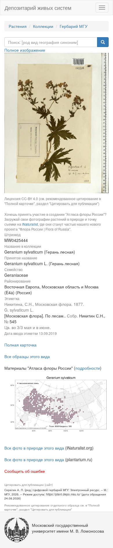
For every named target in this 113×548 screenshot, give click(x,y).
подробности (87, 368)
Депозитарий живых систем (38, 7)
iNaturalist (30, 224)
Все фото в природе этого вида (34, 448)
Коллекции (43, 26)
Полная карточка (20, 345)
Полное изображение (24, 50)
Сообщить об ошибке (24, 471)
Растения (18, 26)
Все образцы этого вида (27, 356)
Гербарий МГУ (74, 26)
